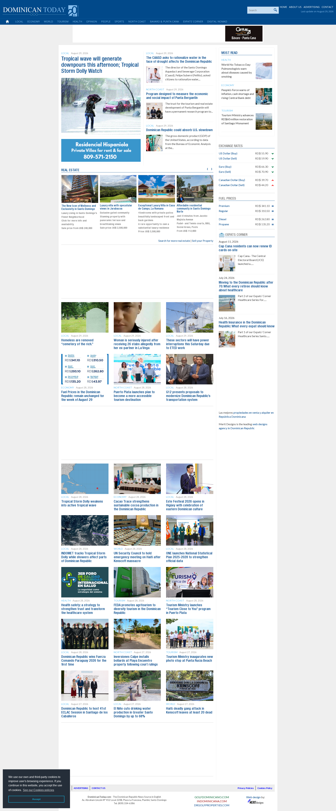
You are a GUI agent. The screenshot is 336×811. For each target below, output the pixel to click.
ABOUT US (295, 7)
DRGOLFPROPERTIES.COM (211, 805)
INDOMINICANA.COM (212, 801)
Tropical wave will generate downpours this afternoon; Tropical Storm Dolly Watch (100, 65)
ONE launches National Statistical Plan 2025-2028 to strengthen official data (189, 557)
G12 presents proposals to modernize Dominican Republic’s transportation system (188, 396)
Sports (119, 21)
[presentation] (207, 168)
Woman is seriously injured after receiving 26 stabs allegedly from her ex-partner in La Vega (137, 344)
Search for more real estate (174, 240)
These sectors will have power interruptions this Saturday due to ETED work (187, 344)
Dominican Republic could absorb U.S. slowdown (179, 130)
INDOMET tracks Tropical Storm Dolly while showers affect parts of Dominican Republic (84, 557)
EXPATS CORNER (236, 234)
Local (19, 21)
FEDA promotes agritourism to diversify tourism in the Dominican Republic (137, 609)
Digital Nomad (217, 21)
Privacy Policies (246, 788)
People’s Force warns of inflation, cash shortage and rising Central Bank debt (237, 94)
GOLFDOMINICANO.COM (212, 797)
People (105, 21)
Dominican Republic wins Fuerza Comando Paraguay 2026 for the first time (83, 660)
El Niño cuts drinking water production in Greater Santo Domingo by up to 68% (133, 712)
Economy (33, 21)
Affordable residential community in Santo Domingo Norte (194, 208)
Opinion (91, 21)
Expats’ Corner (193, 21)
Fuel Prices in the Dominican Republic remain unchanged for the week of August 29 (82, 396)
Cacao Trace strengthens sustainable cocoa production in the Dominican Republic (136, 505)
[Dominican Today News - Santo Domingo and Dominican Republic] (41, 10)
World (48, 21)
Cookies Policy (264, 788)
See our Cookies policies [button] (38, 790)
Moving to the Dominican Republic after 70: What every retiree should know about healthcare (246, 286)
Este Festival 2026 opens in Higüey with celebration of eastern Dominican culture (185, 505)
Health (77, 21)
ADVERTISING (312, 7)
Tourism (62, 21)
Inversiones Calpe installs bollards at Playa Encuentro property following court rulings (136, 660)
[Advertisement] (137, 33)
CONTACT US (98, 788)
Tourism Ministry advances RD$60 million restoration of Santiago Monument (237, 119)
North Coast (137, 21)
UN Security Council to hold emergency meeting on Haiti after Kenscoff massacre (137, 557)
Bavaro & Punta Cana (164, 21)
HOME (283, 7)
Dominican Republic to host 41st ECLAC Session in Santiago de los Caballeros (84, 712)
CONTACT (327, 7)
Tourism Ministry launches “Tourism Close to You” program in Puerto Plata (188, 609)
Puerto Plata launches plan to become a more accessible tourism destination (134, 396)
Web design (253, 797)
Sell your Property (202, 240)
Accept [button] (36, 799)
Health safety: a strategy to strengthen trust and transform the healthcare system (83, 609)
